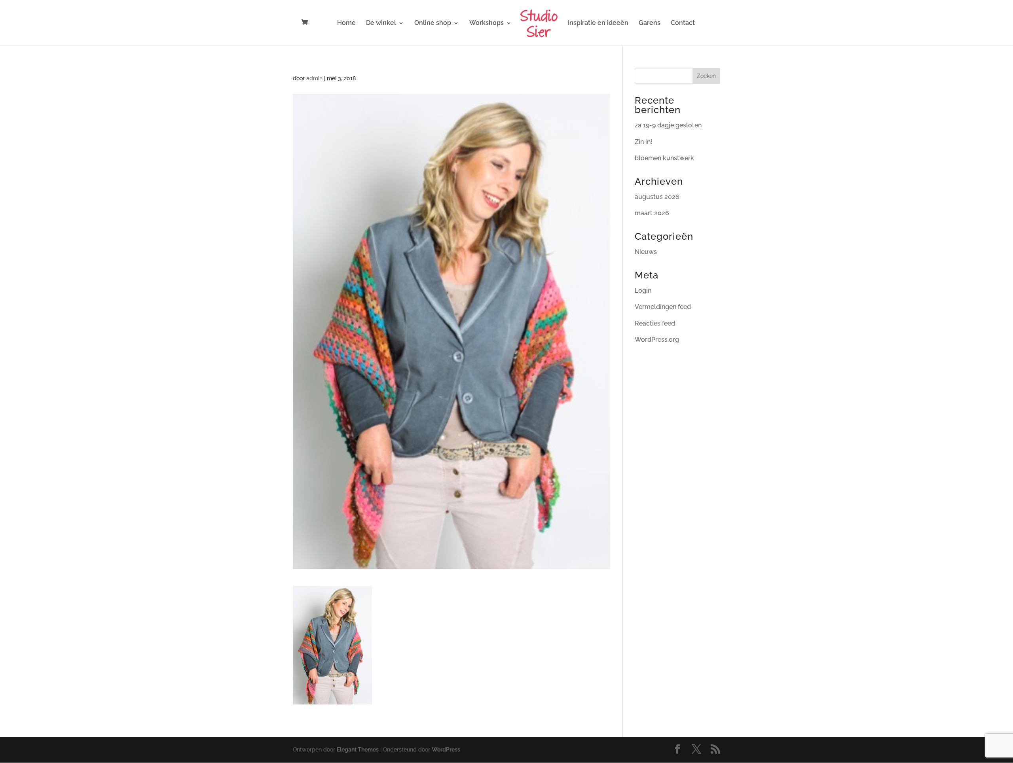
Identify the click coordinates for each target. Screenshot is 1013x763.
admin (314, 78)
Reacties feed (655, 323)
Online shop (432, 23)
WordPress (446, 749)
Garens (649, 23)
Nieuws (646, 252)
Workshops (486, 23)
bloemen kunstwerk (664, 158)
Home (346, 23)
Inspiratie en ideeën (598, 23)
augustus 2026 (657, 197)
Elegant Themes (358, 749)
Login (643, 290)
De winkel (381, 23)
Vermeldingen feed (663, 307)
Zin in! (643, 142)
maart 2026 (652, 213)
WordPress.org (657, 339)
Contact (683, 23)
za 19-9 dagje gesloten (668, 125)
